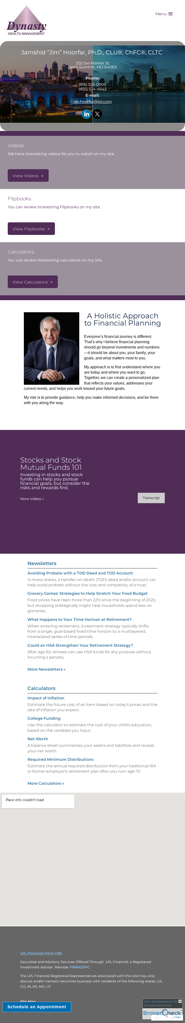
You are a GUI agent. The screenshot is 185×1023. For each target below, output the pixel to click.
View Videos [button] (26, 176)
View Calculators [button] (30, 282)
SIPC (86, 967)
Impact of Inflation (45, 698)
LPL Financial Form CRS (41, 953)
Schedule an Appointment (36, 1006)
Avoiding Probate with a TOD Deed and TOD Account (80, 573)
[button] (164, 14)
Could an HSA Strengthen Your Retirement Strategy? (80, 645)
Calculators (41, 688)
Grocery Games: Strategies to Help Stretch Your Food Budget (87, 593)
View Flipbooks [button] (29, 229)
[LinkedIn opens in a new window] (86, 114)
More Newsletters (46, 669)
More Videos (32, 499)
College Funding (43, 718)
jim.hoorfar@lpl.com (92, 101)
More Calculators (45, 783)
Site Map (28, 1001)
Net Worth (37, 739)
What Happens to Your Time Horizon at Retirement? (79, 619)
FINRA (75, 967)
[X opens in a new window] (97, 114)
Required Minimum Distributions (60, 759)
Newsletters (41, 563)
